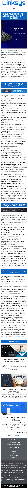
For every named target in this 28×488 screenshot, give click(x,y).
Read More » (14, 372)
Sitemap (13, 459)
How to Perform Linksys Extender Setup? (14, 418)
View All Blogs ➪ (22, 432)
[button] (14, 9)
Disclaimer (14, 457)
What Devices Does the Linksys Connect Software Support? (14, 360)
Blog (14, 453)
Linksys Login (17, 227)
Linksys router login (8, 52)
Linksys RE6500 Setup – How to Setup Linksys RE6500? (14, 390)
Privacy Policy (14, 455)
